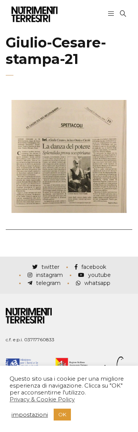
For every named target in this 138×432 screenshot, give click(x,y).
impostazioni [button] (30, 414)
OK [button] (62, 414)
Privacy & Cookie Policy (42, 399)
